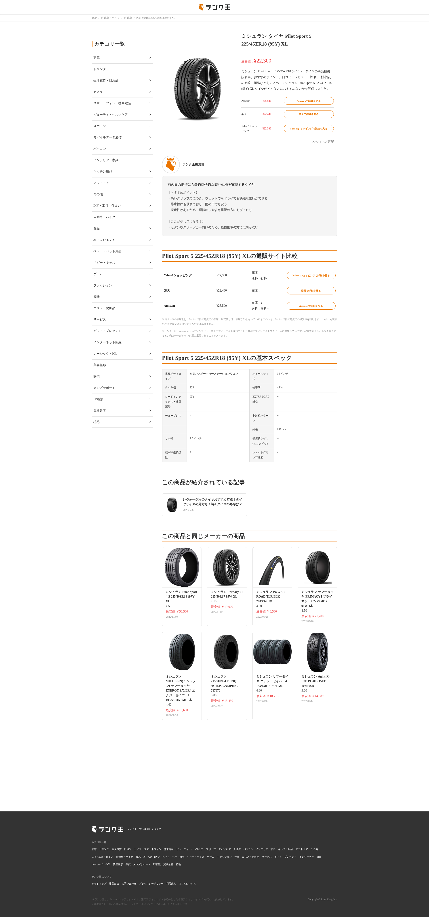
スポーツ (211, 849)
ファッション (224, 856)
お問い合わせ (129, 883)
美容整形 (118, 864)
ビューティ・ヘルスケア (189, 849)
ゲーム (210, 856)
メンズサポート (141, 864)
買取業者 (168, 864)
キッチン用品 (285, 849)
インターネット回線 (310, 856)
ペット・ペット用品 (173, 856)
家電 (94, 849)
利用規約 (171, 883)
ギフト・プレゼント (285, 856)
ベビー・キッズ (195, 856)
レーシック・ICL (101, 864)
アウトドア (302, 849)
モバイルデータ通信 (230, 849)
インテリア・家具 (265, 849)
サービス (267, 856)
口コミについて (187, 883)
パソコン (248, 849)
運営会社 (114, 883)
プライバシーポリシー (151, 883)
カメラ (137, 849)
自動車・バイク (124, 856)
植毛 (178, 864)
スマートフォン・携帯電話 (159, 849)
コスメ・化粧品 (250, 856)
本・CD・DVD (151, 856)
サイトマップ (99, 883)
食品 (138, 856)
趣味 (236, 856)
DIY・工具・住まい (102, 856)
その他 (314, 849)
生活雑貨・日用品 (121, 849)
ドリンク (104, 849)
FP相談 (157, 864)
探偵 (128, 864)
